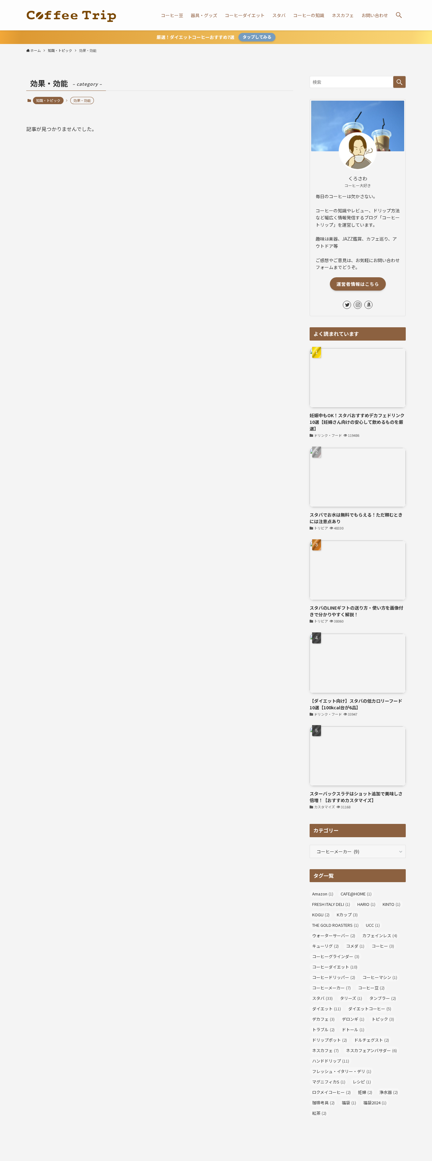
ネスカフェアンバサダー (371, 1050)
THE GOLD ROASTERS (335, 925)
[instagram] (358, 305)
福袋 (349, 1103)
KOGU (321, 915)
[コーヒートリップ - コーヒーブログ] (71, 15)
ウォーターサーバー (333, 935)
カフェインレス (379, 935)
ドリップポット (329, 1040)
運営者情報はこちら (357, 284)
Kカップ (347, 915)
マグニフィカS (328, 1082)
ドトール (353, 1029)
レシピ (362, 1082)
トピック (383, 1019)
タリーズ (351, 998)
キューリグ (325, 946)
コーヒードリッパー (333, 977)
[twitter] (347, 305)
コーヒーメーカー (331, 988)
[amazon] (368, 305)
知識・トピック (48, 100)
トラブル (323, 1029)
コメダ (355, 946)
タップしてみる (257, 37)
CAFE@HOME (356, 894)
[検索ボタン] (399, 15)
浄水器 (389, 1092)
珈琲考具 (323, 1103)
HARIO (366, 904)
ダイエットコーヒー (369, 1009)
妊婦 (365, 1092)
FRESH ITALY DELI (331, 904)
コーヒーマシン (379, 977)
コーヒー (383, 946)
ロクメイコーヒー (331, 1092)
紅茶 (319, 1113)
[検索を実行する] (399, 82)
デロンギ (353, 1019)
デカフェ (323, 1019)
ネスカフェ (325, 1050)
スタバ (322, 998)
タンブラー (382, 998)
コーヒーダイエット (334, 967)
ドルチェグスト (371, 1040)
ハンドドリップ (330, 1061)
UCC (373, 925)
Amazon (322, 894)
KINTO (391, 904)
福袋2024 (374, 1103)
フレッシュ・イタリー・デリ (341, 1071)
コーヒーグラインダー (335, 956)
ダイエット (326, 1009)
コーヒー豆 (371, 988)
